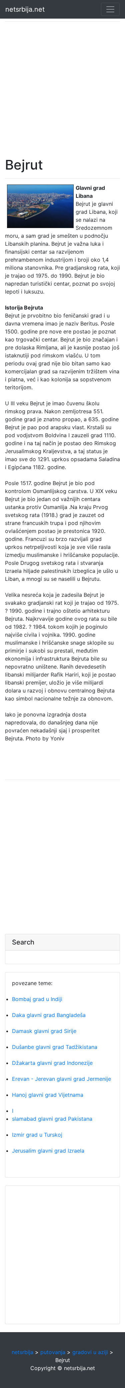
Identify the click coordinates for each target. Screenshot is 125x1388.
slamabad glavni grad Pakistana (52, 1118)
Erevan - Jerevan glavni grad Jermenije (61, 1078)
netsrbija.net (25, 9)
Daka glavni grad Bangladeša (49, 1015)
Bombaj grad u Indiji (37, 999)
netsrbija (22, 1352)
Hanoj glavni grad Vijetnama (47, 1094)
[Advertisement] (62, 89)
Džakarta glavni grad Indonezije (52, 1063)
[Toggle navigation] (110, 9)
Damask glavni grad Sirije (44, 1031)
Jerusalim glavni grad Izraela (48, 1150)
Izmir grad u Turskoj (37, 1134)
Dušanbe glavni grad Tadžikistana (54, 1047)
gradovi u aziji (90, 1352)
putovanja (52, 1352)
